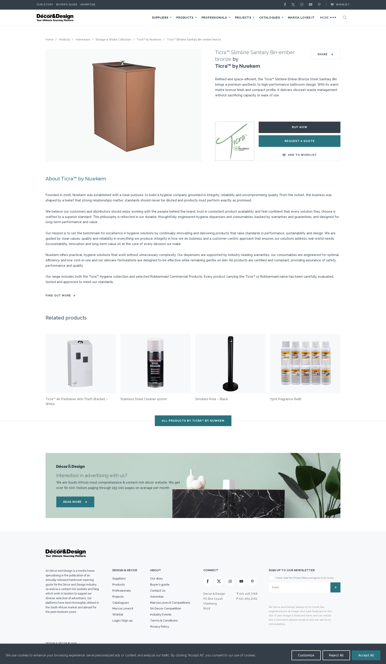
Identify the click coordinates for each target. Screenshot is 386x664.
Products (184, 17)
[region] (193, 654)
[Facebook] (286, 5)
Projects (243, 17)
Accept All (366, 655)
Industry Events (160, 614)
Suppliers (160, 17)
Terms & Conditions (164, 620)
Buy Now (299, 127)
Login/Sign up (122, 620)
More (325, 17)
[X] (294, 5)
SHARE (325, 54)
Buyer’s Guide (67, 4)
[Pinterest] (320, 5)
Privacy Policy (159, 626)
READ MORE (75, 501)
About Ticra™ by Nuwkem (76, 179)
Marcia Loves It (301, 17)
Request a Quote (300, 141)
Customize (306, 655)
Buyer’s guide (160, 584)
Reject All (336, 655)
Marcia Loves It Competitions (170, 602)
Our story (45, 4)
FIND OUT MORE (58, 295)
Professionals (214, 17)
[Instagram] (303, 5)
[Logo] (56, 17)
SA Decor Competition (165, 608)
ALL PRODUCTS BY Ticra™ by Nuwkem (193, 420)
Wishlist (342, 4)
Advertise (88, 4)
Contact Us (157, 590)
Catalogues (269, 17)
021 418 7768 (248, 593)
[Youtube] (312, 5)
